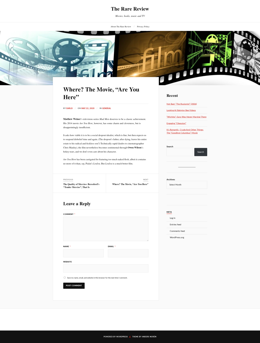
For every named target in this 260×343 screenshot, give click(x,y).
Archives (171, 179)
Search (170, 147)
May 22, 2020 (88, 108)
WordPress (122, 337)
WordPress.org (177, 237)
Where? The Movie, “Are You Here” (101, 93)
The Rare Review (130, 8)
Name (67, 246)
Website (67, 262)
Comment (69, 214)
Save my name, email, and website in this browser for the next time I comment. (97, 278)
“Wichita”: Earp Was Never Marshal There (186, 117)
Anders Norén (149, 337)
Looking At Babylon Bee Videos (181, 110)
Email (112, 246)
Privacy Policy (143, 26)
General (106, 108)
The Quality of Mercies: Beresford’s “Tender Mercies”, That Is (81, 185)
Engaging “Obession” (176, 123)
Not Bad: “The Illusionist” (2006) (182, 104)
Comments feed (177, 231)
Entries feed (175, 225)
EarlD (69, 108)
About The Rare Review (121, 26)
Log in (172, 218)
